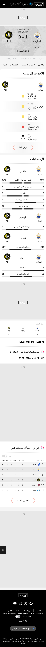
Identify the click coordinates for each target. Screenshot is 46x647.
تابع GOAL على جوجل (21, 628)
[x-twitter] (26, 603)
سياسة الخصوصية (12, 610)
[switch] (4, 456)
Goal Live (27, 617)
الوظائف (39, 613)
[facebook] (31, 603)
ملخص (41, 65)
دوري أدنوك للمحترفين (23, 29)
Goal (22, 639)
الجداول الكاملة (23, 500)
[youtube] (15, 603)
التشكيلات (14, 65)
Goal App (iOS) (9, 613)
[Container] (37, 37)
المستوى (11, 456)
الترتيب (4, 65)
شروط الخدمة (26, 610)
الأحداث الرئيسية (28, 65)
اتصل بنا (38, 610)
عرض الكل (23, 147)
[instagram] (20, 603)
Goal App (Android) (26, 613)
